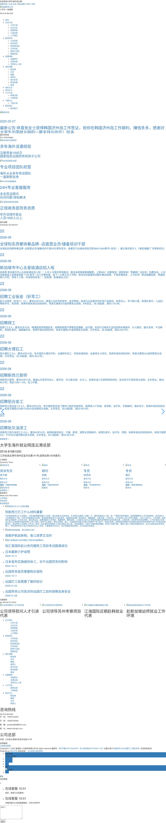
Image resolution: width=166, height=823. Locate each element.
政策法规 (14, 95)
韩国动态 (14, 53)
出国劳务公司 (118, 748)
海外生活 (8, 87)
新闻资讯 (8, 38)
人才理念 (14, 35)
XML (33, 4)
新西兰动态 (14, 51)
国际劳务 (135, 748)
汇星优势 (14, 32)
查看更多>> (4, 439)
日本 (12, 72)
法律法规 (14, 61)
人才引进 (8, 92)
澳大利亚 (14, 79)
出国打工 (128, 748)
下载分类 (14, 103)
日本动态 (14, 48)
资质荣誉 (14, 30)
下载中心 (8, 100)
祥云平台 (14, 751)
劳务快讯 (14, 43)
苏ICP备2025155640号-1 (69, 748)
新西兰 (13, 77)
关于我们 (8, 620)
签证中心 (8, 90)
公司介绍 (8, 22)
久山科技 (31, 751)
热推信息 (3, 4)
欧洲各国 (14, 82)
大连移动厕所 (5, 745)
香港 (12, 85)
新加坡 (13, 69)
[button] (3, 411)
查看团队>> (4, 490)
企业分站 (12, 4)
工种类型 (14, 98)
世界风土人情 (15, 64)
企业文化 (14, 27)
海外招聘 (8, 66)
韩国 (12, 74)
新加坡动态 (14, 45)
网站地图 (21, 4)
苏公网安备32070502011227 (92, 748)
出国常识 (14, 59)
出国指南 (8, 56)
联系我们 (8, 105)
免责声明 (39, 751)
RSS (28, 4)
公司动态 (14, 40)
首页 (7, 19)
